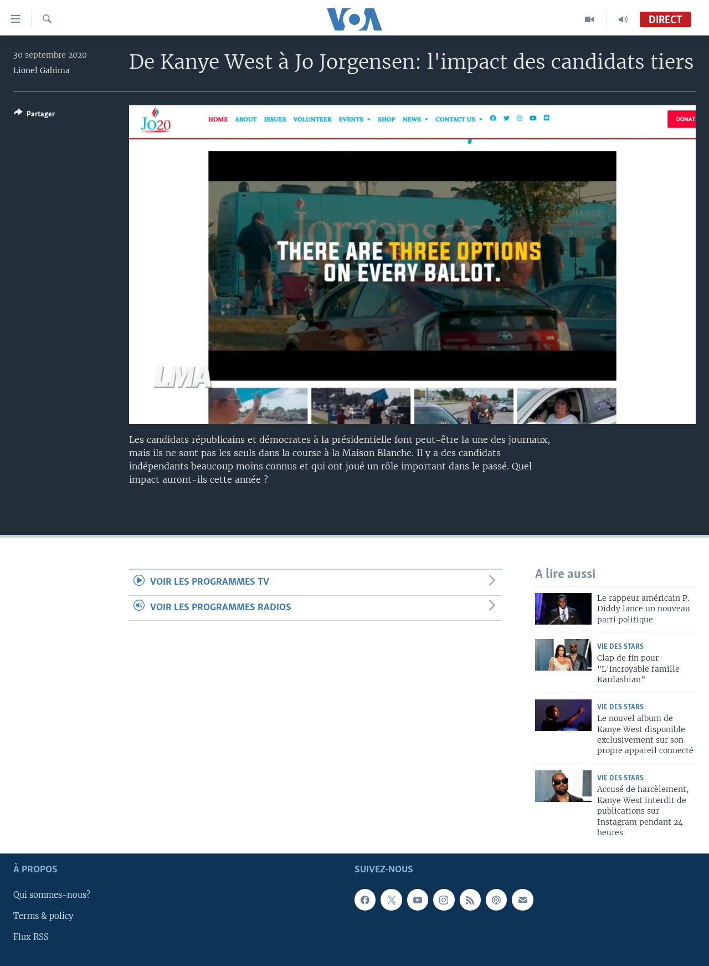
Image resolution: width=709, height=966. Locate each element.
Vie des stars (620, 647)
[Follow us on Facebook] (365, 900)
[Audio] (623, 19)
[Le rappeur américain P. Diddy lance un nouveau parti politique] (563, 609)
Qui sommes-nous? (51, 896)
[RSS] (470, 900)
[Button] (34, 115)
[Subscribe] (522, 900)
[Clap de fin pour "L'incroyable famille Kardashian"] (563, 655)
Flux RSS (31, 938)
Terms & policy (43, 917)
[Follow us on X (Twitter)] (391, 900)
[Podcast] (496, 900)
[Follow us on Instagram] (443, 900)
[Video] (590, 19)
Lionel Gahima (41, 70)
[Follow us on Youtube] (417, 900)
